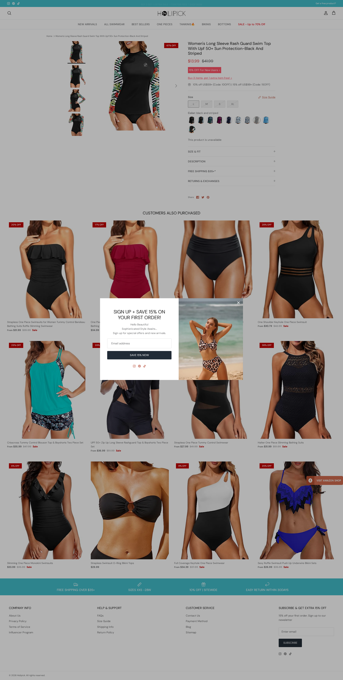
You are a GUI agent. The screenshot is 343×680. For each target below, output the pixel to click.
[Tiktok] (144, 366)
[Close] (238, 303)
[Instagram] (134, 366)
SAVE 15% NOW (139, 355)
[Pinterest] (139, 366)
